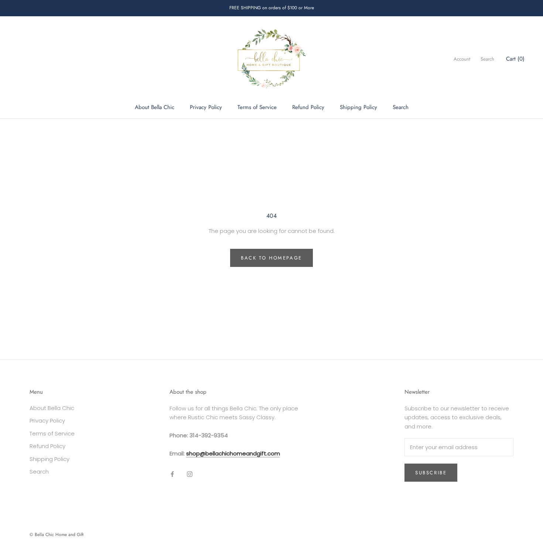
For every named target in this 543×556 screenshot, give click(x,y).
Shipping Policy (358, 107)
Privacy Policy (206, 107)
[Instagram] (189, 474)
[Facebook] (172, 474)
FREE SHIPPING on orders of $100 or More (271, 7)
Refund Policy (308, 107)
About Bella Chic (154, 107)
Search (401, 107)
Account (462, 58)
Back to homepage (271, 257)
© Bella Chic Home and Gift (56, 534)
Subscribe (431, 472)
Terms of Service (257, 107)
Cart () (515, 59)
